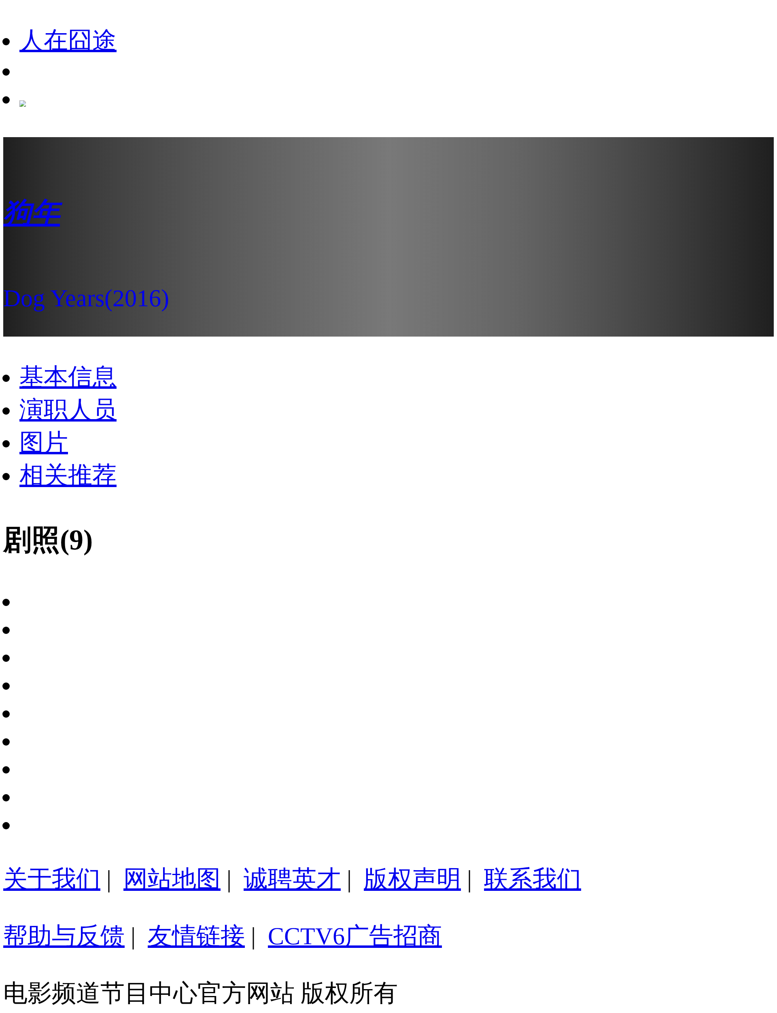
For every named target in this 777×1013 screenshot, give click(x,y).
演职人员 (68, 409)
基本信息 (68, 377)
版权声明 (412, 879)
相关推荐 (68, 475)
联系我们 (532, 879)
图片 (43, 442)
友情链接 (196, 936)
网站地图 (172, 879)
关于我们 (51, 879)
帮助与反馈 (64, 936)
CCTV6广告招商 (355, 936)
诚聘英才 (292, 879)
